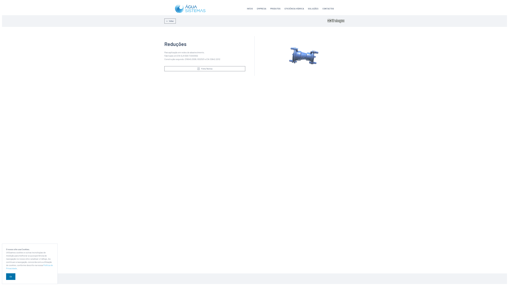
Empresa (261, 8)
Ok (11, 276)
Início (250, 8)
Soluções (313, 8)
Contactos (328, 8)
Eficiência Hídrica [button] (294, 8)
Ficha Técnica (206, 69)
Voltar (171, 21)
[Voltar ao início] (190, 8)
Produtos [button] (275, 8)
